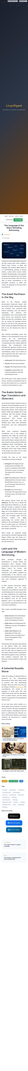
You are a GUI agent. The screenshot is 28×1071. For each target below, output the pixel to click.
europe (14, 804)
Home (6, 216)
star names (4, 790)
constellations (21, 790)
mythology (4, 807)
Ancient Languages (13, 781)
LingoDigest (14, 105)
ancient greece (12, 790)
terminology (15, 799)
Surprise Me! (9, 219)
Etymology (4, 781)
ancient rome (21, 794)
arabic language (12, 794)
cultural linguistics (6, 799)
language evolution (6, 804)
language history (6, 797)
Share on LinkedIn (15, 829)
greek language (16, 792)
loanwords (16, 802)
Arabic (21, 781)
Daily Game (18, 219)
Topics (16, 216)
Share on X (15, 816)
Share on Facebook (15, 823)
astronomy (4, 794)
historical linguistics (6, 792)
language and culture (6, 802)
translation (22, 802)
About (21, 216)
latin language (21, 804)
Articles (11, 216)
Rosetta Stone (19, 687)
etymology (14, 797)
